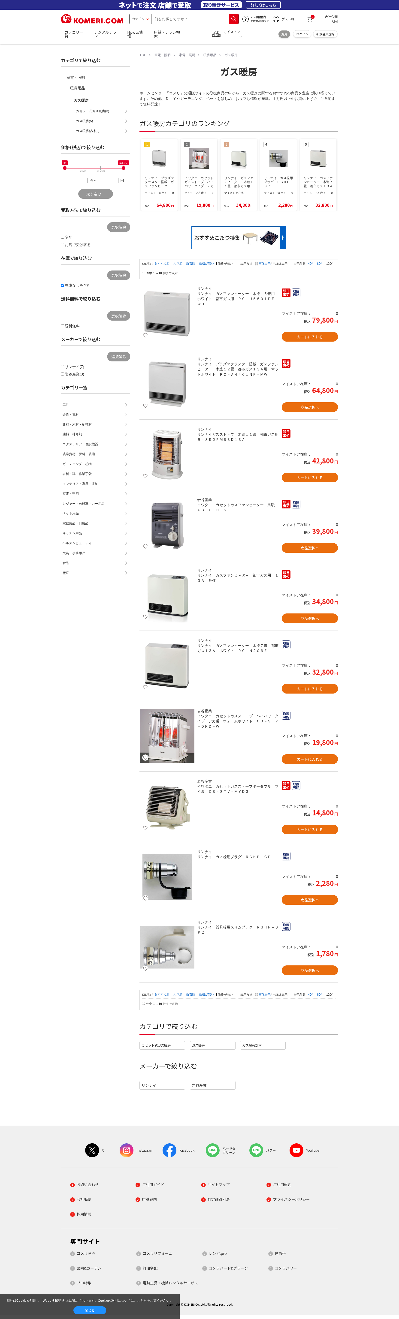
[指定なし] (123, 168)
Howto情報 (135, 34)
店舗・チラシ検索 (167, 34)
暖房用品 (77, 88)
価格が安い (207, 263)
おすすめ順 (162, 263)
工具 (66, 404)
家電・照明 (75, 78)
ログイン (302, 34)
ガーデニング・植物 (77, 464)
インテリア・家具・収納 (80, 484)
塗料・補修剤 (72, 434)
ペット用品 (71, 513)
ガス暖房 (198, 1045)
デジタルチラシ (105, 34)
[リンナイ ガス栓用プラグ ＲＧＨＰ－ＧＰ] (167, 877)
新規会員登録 (325, 34)
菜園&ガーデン (89, 1268)
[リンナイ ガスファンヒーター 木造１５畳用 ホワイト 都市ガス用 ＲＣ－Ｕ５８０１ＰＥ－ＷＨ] (167, 314)
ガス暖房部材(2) (88, 131)
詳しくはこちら (263, 5)
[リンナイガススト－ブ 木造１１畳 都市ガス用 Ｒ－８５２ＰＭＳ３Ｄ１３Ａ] (167, 454)
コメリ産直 (86, 1253)
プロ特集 (84, 1283)
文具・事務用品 (74, 553)
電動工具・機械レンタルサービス (170, 1283)
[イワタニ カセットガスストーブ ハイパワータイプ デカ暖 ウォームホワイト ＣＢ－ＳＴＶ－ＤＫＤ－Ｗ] (167, 736)
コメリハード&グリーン (228, 1268)
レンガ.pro (218, 1253)
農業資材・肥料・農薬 (79, 454)
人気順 (178, 263)
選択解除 (118, 227)
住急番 (280, 1253)
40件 (311, 263)
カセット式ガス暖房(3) (92, 111)
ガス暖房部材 (252, 1045)
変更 (284, 34)
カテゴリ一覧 (74, 34)
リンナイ (149, 1085)
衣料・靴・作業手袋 (77, 474)
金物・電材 (71, 414)
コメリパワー (286, 1268)
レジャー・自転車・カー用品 (84, 503)
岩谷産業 (199, 1085)
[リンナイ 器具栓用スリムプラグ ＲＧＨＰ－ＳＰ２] (167, 947)
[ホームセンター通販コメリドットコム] (92, 22)
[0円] (64, 168)
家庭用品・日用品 (75, 523)
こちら (142, 1300)
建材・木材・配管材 (77, 424)
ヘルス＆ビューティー (79, 543)
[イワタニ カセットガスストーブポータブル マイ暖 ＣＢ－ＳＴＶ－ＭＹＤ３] (167, 806)
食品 (66, 563)
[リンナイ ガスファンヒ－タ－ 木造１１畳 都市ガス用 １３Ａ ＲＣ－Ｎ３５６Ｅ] (167, 595)
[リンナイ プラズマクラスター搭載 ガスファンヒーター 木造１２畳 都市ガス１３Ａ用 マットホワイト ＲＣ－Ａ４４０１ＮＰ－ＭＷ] (167, 384)
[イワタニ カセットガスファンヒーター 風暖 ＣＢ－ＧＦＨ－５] (167, 525)
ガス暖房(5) (84, 121)
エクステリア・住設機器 (80, 444)
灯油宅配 (150, 1268)
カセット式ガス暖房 (156, 1045)
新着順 (191, 263)
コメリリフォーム (157, 1253)
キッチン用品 (72, 533)
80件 (320, 263)
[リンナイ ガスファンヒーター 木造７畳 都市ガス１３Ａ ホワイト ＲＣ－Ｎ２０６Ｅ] (167, 666)
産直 (66, 573)
